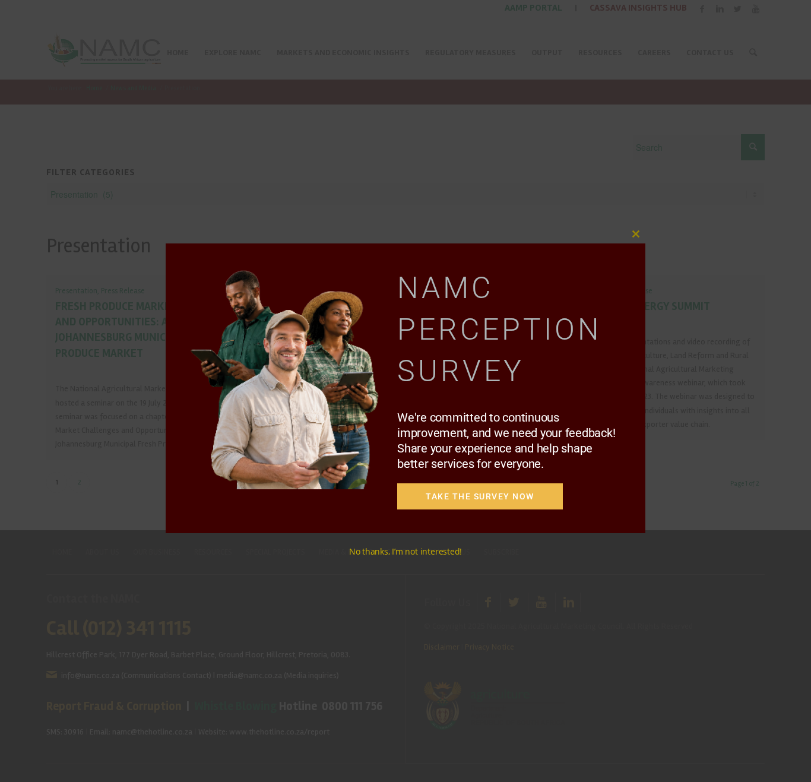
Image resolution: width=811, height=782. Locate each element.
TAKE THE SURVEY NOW (480, 496)
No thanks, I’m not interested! (405, 551)
